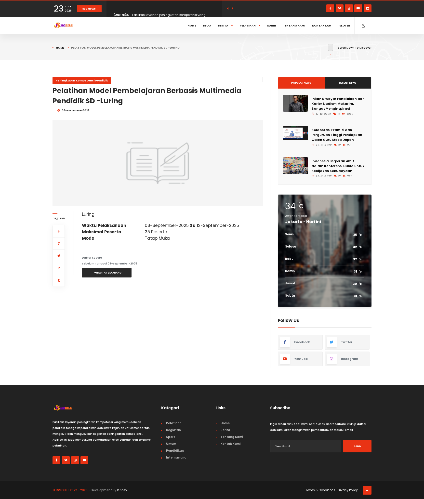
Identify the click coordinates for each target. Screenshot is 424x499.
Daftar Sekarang (109, 273)
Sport (170, 437)
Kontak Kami (322, 25)
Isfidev (122, 490)
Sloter (344, 25)
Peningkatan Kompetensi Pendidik (82, 80)
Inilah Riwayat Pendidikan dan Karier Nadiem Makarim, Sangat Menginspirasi (338, 103)
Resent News (348, 83)
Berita (223, 25)
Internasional (176, 457)
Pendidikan (175, 450)
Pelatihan (248, 25)
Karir (271, 25)
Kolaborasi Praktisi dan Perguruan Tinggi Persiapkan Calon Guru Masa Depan (337, 135)
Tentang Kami (294, 25)
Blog (207, 25)
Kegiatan (173, 430)
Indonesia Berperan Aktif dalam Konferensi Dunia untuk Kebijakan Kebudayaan (338, 166)
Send (357, 446)
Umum (171, 444)
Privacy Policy (348, 490)
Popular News (301, 83)
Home (191, 25)
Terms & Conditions (320, 490)
